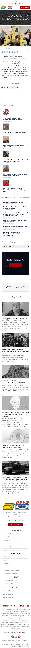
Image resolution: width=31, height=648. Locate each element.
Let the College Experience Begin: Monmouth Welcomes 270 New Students (15, 160)
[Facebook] (9, 3)
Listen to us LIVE (15, 259)
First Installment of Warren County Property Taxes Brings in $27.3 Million (15, 175)
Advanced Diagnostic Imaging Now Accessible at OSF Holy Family (13, 447)
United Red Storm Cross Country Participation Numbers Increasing (12, 118)
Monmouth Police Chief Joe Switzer (13, 202)
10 (24, 493)
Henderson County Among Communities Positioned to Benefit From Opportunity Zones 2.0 (15, 414)
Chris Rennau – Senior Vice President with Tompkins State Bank (14, 207)
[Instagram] (12, 3)
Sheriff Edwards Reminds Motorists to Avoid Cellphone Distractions (15, 146)
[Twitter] (16, 636)
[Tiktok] (16, 3)
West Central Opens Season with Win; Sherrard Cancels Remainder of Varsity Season (14, 190)
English (18, 646)
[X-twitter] (19, 3)
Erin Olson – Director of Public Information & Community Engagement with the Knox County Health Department (15, 214)
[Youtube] (22, 3)
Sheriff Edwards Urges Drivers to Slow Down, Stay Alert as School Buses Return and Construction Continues (15, 479)
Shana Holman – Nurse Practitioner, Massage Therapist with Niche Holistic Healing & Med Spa (14, 234)
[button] (16, 7)
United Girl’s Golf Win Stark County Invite (14, 132)
